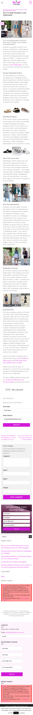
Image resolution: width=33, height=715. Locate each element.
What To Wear (12, 10)
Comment (7, 456)
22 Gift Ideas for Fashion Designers (14, 562)
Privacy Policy (21, 706)
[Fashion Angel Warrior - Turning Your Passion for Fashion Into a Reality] (16, 2)
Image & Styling (10, 9)
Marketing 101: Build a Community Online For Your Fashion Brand (16, 558)
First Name (6, 406)
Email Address (7, 415)
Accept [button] (16, 713)
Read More (22, 713)
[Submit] (30, 536)
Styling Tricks (19, 9)
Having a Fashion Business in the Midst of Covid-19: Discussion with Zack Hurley (16, 566)
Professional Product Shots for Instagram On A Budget (16, 552)
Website (5, 488)
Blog (4, 9)
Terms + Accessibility (10, 706)
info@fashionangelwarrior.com (14, 632)
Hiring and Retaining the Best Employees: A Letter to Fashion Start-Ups (8, 437)
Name (5, 470)
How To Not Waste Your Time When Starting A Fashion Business (24, 437)
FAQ (26, 706)
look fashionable (16, 65)
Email (5, 479)
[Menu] (2, 3)
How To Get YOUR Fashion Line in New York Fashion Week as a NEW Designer (15, 547)
